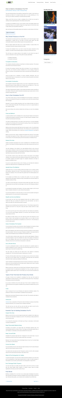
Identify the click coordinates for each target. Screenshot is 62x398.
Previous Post (9, 381)
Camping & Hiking (40, 2)
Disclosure (31, 388)
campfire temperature (29, 130)
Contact (35, 388)
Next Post (36, 381)
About (39, 388)
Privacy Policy (25, 388)
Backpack (47, 2)
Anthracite (8, 301)
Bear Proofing (53, 2)
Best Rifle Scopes (31, 2)
